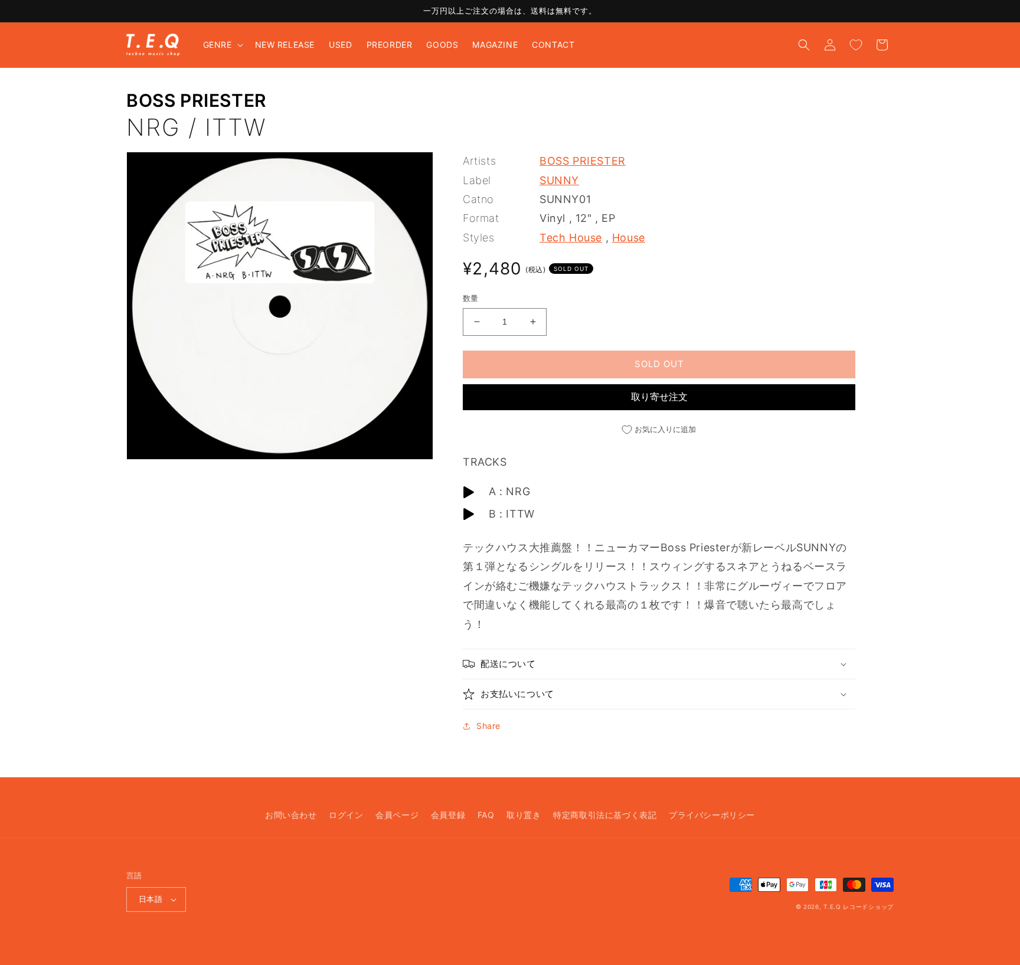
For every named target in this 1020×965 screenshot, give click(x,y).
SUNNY (559, 180)
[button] (222, 44)
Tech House (571, 237)
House (628, 237)
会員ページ (397, 815)
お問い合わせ (291, 815)
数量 (471, 298)
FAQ (486, 815)
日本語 (150, 899)
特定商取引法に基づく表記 (604, 815)
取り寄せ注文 (659, 397)
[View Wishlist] (856, 45)
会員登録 (448, 815)
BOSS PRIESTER (196, 100)
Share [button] (488, 726)
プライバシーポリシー (712, 815)
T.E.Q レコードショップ (858, 906)
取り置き (523, 815)
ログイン (346, 815)
